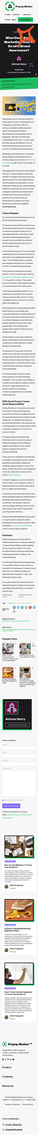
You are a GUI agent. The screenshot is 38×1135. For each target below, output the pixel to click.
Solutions (16, 14)
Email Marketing (8, 81)
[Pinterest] (30, 607)
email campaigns (14, 475)
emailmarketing (11, 603)
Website (5, 760)
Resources (27, 14)
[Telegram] (34, 607)
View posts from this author (17, 725)
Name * (5, 744)
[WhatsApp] (26, 607)
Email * (5, 752)
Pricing (7, 20)
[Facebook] (14, 607)
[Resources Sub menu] (32, 14)
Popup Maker (24, 6)
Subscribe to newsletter (13, 800)
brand (22, 603)
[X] (18, 607)
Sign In (14, 20)
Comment (6, 768)
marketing (28, 603)
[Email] (14, 611)
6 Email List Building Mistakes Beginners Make (18, 929)
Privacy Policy (27, 1104)
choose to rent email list (20, 526)
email (18, 603)
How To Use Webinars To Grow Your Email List (18, 866)
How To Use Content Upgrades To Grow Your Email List (18, 993)
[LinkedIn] (22, 607)
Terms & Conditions (12, 1104)
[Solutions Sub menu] (21, 14)
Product (8, 14)
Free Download (25, 20)
